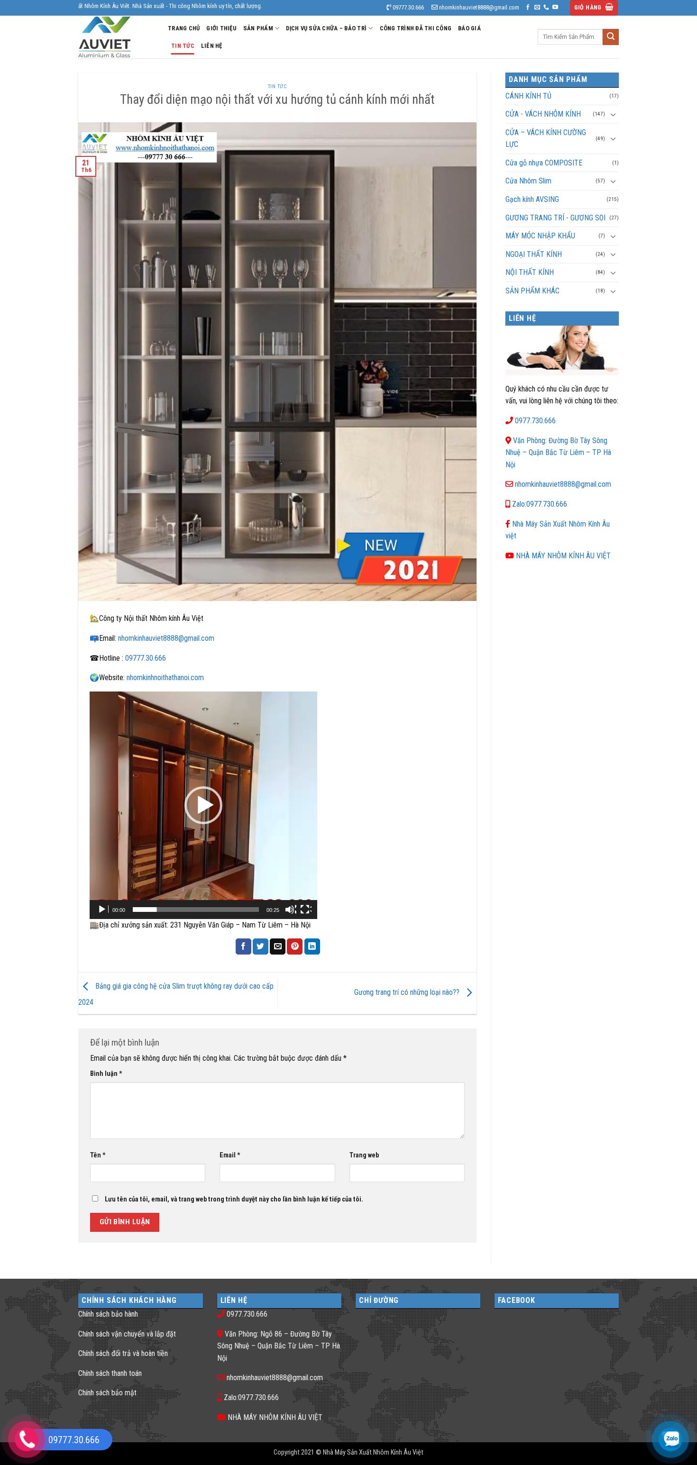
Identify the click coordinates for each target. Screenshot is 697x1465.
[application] (203, 805)
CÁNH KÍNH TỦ (528, 95)
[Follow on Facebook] (528, 7)
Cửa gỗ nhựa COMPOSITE (543, 162)
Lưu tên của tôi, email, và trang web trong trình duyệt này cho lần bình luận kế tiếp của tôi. (234, 1199)
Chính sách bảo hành (108, 1314)
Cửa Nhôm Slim (528, 180)
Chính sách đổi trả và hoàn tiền (123, 1353)
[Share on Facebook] (243, 946)
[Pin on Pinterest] (295, 946)
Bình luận (106, 1074)
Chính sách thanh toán (110, 1373)
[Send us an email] (537, 7)
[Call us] (546, 7)
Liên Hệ (211, 45)
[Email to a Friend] (277, 946)
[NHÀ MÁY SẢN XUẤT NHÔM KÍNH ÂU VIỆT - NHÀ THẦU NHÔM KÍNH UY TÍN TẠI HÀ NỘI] (116, 37)
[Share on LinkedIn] (312, 946)
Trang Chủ (184, 28)
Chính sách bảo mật (107, 1392)
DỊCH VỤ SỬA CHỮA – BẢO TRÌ (326, 28)
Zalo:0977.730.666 (539, 504)
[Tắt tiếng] (290, 909)
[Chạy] (103, 909)
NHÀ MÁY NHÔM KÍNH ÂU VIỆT (563, 555)
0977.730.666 (535, 420)
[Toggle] (613, 114)
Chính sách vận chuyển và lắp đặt (127, 1333)
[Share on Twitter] (260, 946)
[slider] (196, 909)
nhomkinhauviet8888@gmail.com (166, 638)
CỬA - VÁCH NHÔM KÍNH (543, 113)
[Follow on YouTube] (555, 7)
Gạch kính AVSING (532, 199)
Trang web (364, 1155)
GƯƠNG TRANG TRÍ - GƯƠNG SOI (555, 217)
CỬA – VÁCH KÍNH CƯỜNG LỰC (545, 138)
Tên (98, 1155)
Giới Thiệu (221, 28)
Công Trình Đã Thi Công (416, 28)
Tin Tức (182, 45)
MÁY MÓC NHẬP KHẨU (540, 235)
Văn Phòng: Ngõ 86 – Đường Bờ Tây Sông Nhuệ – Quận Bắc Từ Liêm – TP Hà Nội (278, 1346)
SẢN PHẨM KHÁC (532, 290)
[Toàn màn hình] (306, 909)
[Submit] (611, 37)
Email (230, 1155)
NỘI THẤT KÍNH (529, 272)
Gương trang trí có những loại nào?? (407, 992)
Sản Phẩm (258, 28)
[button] (594, 8)
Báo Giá (469, 28)
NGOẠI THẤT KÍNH (533, 254)
